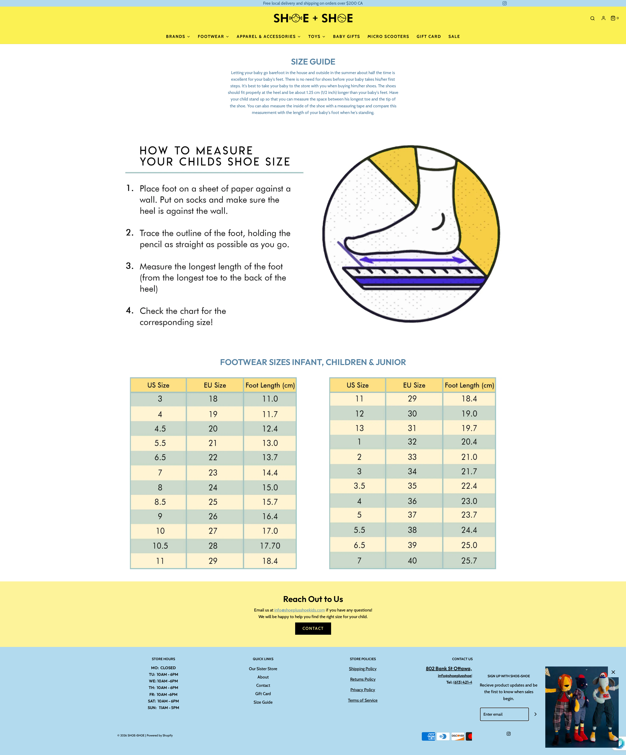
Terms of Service (363, 700)
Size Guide (263, 702)
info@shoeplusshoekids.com (299, 610)
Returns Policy (363, 679)
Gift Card (429, 36)
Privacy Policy (362, 689)
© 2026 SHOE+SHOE (131, 735)
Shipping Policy (363, 668)
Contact (313, 628)
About (263, 677)
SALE (454, 36)
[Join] (535, 714)
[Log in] (603, 18)
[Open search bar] (592, 18)
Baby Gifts (346, 36)
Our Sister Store (263, 668)
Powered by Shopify (160, 735)
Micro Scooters (388, 36)
